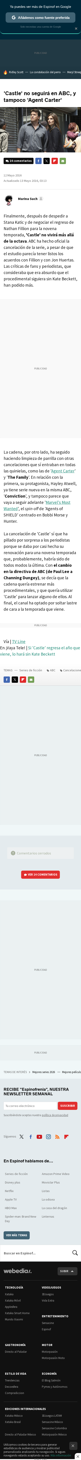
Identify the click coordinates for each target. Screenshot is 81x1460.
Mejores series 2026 (44, 1072)
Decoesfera (11, 1387)
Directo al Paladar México (20, 1434)
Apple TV (11, 1199)
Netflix (9, 1191)
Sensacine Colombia (54, 1428)
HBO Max (11, 1208)
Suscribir (67, 1106)
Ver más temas (16, 1235)
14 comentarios (21, 161)
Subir (64, 1271)
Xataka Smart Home (17, 1313)
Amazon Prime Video (56, 1174)
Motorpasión (50, 1352)
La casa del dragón (54, 1208)
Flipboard (55, 161)
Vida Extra (48, 1300)
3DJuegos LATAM (52, 1416)
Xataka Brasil (13, 1422)
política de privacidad (55, 1115)
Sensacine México (52, 1422)
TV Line (18, 641)
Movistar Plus (51, 1182)
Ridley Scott (16, 72)
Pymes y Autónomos (54, 1387)
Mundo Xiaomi (14, 1319)
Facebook (38, 161)
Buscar (75, 1253)
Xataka (9, 1294)
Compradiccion (14, 1393)
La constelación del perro (45, 72)
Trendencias (12, 1380)
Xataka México (14, 1416)
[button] (30, 198)
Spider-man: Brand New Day (20, 1218)
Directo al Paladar (16, 1352)
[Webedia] (18, 1274)
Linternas (48, 1216)
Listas (46, 1191)
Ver (42, 874)
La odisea (48, 1199)
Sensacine (48, 1323)
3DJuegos (48, 1294)
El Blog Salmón (51, 1380)
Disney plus (12, 1182)
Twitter (46, 161)
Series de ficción (30, 670)
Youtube (39, 1135)
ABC (52, 670)
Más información (61, 1455)
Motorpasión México (54, 1434)
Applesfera (11, 1307)
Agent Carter (62, 471)
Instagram (48, 1135)
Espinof (46, 1329)
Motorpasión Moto (53, 1358)
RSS (57, 1135)
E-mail (63, 161)
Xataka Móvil (13, 1300)
